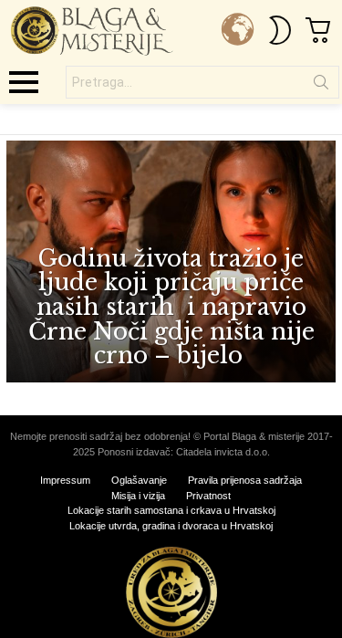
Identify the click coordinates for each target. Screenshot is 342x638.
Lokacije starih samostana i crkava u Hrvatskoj (171, 510)
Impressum (65, 480)
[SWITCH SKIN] (280, 30)
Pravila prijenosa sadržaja (245, 480)
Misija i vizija (138, 495)
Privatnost (208, 495)
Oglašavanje (139, 480)
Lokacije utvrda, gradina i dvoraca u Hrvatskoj (171, 525)
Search (321, 86)
